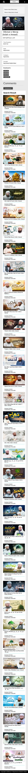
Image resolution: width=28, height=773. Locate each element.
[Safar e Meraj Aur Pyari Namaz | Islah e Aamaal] (14, 416)
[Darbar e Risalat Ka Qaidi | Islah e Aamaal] (14, 549)
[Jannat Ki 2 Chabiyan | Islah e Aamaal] (14, 248)
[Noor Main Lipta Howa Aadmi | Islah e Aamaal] (14, 360)
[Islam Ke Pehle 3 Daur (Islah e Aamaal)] (14, 738)
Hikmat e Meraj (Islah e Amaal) (11, 12)
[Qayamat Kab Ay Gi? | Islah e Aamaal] (14, 379)
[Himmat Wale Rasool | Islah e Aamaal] (14, 230)
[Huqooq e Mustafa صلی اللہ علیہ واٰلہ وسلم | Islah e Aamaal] (14, 625)
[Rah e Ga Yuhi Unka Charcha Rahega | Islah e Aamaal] (14, 100)
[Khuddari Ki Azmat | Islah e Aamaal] (14, 176)
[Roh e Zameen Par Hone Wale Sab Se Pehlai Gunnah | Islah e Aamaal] (14, 586)
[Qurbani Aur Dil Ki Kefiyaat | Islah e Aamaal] (14, 212)
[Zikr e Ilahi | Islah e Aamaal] (14, 436)
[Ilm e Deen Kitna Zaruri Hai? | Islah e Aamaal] (14, 305)
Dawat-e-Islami (7, 9)
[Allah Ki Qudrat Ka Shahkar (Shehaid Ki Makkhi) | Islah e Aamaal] (14, 285)
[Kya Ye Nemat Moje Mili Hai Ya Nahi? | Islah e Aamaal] (14, 397)
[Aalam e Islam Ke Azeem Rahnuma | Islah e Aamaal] (14, 119)
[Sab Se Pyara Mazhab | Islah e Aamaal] (14, 158)
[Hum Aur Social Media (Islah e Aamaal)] (14, 700)
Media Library (14, 9)
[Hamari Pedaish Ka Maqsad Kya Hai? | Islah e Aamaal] (14, 567)
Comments (8, 88)
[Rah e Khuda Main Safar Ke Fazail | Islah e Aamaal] (14, 266)
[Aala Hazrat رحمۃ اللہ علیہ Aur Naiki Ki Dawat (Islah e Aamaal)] (14, 756)
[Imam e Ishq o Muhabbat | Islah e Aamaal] (14, 663)
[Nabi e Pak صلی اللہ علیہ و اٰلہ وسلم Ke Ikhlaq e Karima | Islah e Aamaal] (14, 510)
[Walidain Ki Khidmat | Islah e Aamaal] (14, 492)
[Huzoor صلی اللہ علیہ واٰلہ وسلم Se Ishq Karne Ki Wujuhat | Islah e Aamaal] (14, 605)
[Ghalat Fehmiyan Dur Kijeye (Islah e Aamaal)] (14, 718)
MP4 (5, 70)
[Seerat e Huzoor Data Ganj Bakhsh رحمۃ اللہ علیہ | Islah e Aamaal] (14, 681)
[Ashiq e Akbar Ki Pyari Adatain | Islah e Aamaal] (14, 473)
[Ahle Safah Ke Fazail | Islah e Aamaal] (14, 194)
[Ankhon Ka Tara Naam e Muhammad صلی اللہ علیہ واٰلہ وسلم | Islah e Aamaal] (14, 530)
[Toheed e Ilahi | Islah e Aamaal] (14, 324)
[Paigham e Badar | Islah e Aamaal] (14, 342)
